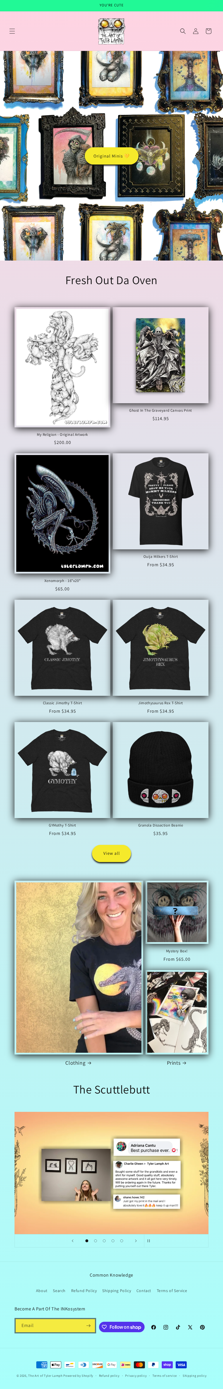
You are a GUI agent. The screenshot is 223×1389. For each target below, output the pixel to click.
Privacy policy (136, 1376)
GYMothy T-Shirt (62, 825)
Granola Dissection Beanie (160, 825)
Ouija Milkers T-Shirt (160, 556)
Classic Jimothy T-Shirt (62, 703)
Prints (174, 1062)
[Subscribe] (88, 1325)
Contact (143, 1290)
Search (59, 1290)
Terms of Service (172, 1290)
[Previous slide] (72, 1240)
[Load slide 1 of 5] (86, 1240)
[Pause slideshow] (150, 1240)
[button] (12, 31)
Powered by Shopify (78, 1376)
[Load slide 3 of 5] (104, 1240)
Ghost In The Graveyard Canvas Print (160, 410)
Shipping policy (195, 1376)
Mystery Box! (177, 951)
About (42, 1290)
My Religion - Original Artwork (62, 434)
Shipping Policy (116, 1290)
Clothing (75, 1062)
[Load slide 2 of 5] (95, 1240)
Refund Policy (84, 1290)
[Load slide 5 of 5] (121, 1240)
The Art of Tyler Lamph (45, 1376)
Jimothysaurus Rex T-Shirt (160, 703)
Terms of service (164, 1376)
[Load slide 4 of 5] (113, 1240)
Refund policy (109, 1376)
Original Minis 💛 (111, 155)
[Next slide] (136, 1240)
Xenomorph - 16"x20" (62, 580)
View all (111, 853)
